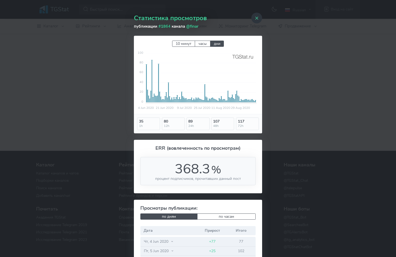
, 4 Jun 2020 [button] (156, 241)
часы (203, 43)
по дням (169, 216)
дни (217, 43)
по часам (226, 216)
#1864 (164, 26)
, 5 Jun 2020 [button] (157, 251)
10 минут (183, 43)
